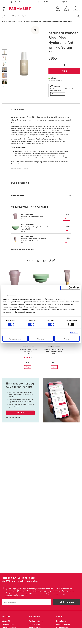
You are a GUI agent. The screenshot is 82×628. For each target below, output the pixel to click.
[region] (24, 64)
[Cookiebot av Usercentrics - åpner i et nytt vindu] (70, 288)
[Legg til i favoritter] (35, 30)
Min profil (6, 621)
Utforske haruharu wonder (22, 249)
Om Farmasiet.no (36, 621)
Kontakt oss (61, 621)
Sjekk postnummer (57, 94)
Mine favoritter (8, 624)
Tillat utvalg (41, 339)
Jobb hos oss (34, 624)
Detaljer (72, 332)
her (63, 594)
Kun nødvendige (15, 339)
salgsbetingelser (10, 595)
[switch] (31, 324)
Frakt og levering (63, 624)
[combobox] (41, 16)
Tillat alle (67, 339)
